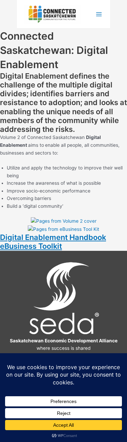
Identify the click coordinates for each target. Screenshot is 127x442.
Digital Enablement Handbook (53, 237)
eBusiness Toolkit (31, 246)
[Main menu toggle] (99, 14)
